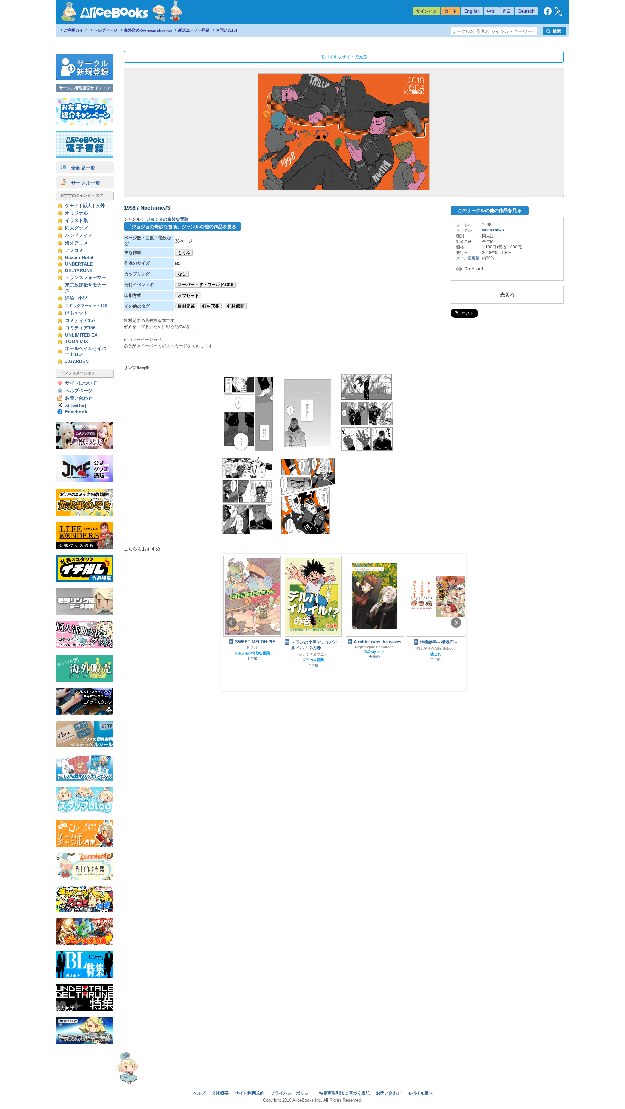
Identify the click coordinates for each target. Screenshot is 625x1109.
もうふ (184, 252)
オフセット (188, 295)
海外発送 (148, 30)
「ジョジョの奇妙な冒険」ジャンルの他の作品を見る (181, 226)
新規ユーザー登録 (193, 30)
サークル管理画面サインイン (84, 88)
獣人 (87, 205)
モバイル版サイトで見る (344, 56)
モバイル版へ (420, 1093)
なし (182, 273)
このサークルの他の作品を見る (489, 210)
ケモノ (72, 205)
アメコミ (74, 250)
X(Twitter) (75, 405)
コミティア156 (80, 328)
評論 (69, 298)
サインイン (426, 11)
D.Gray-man (317, 652)
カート (450, 11)
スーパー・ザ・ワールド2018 (205, 284)
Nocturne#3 (493, 230)
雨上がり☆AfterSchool (378, 648)
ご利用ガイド (75, 30)
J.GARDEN (77, 361)
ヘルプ (199, 1093)
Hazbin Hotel (79, 257)
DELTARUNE (78, 270)
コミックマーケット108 (86, 305)
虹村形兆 (210, 306)
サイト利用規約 (249, 1093)
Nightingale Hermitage (317, 647)
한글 (507, 11)
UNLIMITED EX (81, 335)
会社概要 (220, 1093)
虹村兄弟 (186, 306)
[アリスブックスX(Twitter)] (558, 14)
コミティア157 (80, 320)
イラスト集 (76, 220)
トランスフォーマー (85, 277)
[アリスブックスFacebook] (548, 13)
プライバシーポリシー (292, 1093)
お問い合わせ (227, 30)
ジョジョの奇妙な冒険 (167, 219)
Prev (231, 622)
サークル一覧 (83, 183)
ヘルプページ (105, 30)
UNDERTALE (79, 264)
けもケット (76, 313)
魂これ (378, 654)
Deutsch (526, 11)
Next (456, 622)
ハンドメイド (78, 235)
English (472, 11)
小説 (82, 298)
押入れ (439, 647)
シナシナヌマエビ (255, 654)
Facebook (76, 411)
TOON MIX (76, 341)
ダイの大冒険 (255, 660)
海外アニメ (76, 243)
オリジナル (76, 213)
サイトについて (81, 383)
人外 (100, 205)
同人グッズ (76, 228)
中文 (491, 11)
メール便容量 (467, 258)
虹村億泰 (235, 306)
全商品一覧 (80, 168)
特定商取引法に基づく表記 (344, 1093)
